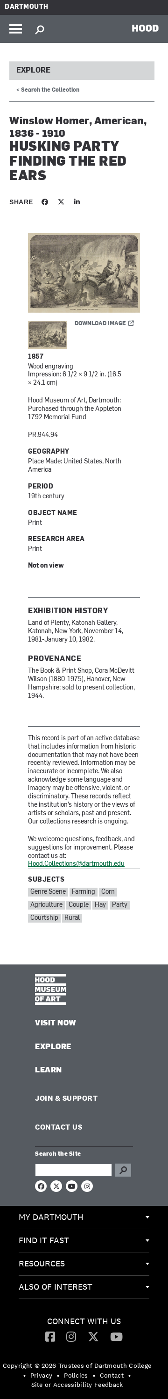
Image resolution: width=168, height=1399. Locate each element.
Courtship (44, 918)
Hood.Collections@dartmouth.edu (76, 864)
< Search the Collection (47, 90)
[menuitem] (84, 1217)
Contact (112, 1375)
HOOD (145, 28)
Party (119, 905)
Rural (72, 918)
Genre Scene (48, 892)
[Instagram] (71, 1336)
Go (123, 1170)
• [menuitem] (24, 1375)
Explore (33, 70)
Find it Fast (44, 1240)
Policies (76, 1375)
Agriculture (46, 905)
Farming (83, 892)
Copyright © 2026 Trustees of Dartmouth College (77, 1365)
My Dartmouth (51, 1217)
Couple (79, 905)
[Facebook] (50, 1336)
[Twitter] (93, 1336)
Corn (108, 892)
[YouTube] (116, 1336)
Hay (100, 905)
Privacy (41, 1375)
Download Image (100, 324)
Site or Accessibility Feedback (77, 1384)
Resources (42, 1263)
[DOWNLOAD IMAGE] (84, 273)
